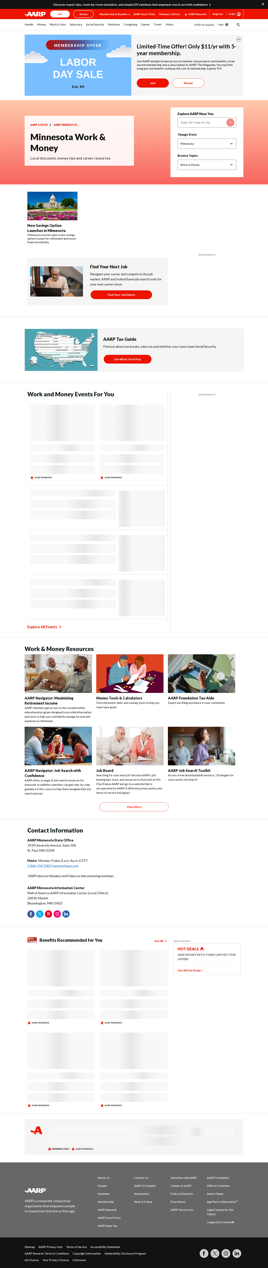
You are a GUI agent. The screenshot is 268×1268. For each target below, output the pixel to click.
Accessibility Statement (105, 1247)
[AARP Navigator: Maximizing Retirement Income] (58, 673)
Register (218, 13)
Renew (188, 83)
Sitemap (30, 1247)
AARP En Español (145, 1185)
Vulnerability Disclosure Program (125, 1253)
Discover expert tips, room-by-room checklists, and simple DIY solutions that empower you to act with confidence (130, 4)
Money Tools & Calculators (119, 698)
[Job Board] (130, 746)
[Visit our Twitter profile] (215, 1253)
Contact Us (141, 1177)
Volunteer (104, 1193)
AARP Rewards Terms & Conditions (47, 1253)
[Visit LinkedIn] (236, 1253)
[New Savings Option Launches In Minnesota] (52, 206)
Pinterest (48, 914)
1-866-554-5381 (39, 866)
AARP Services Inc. (182, 1209)
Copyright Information (87, 1253)
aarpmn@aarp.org (65, 866)
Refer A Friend (143, 1201)
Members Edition (169, 14)
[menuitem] (29, 26)
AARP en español (204, 24)
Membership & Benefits (114, 14)
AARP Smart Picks (144, 14)
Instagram (57, 914)
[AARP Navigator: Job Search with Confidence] (58, 746)
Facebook (31, 914)
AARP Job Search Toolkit (189, 770)
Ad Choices (32, 1260)
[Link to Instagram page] (226, 1253)
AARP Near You (107, 1225)
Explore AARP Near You (195, 114)
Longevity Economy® (220, 1222)
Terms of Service (76, 1247)
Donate (102, 1185)
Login (232, 13)
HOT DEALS (188, 949)
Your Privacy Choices (55, 1260)
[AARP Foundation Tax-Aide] (201, 673)
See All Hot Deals (189, 970)
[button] (237, 24)
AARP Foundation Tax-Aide (191, 698)
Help (221, 24)
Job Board (104, 770)
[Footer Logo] (50, 1190)
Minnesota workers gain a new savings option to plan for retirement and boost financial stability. (51, 238)
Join (153, 83)
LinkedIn (66, 914)
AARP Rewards (198, 14)
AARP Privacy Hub (50, 1247)
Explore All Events (42, 627)
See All (158, 940)
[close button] (239, 39)
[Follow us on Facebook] (204, 1253)
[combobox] (207, 122)
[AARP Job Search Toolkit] (201, 746)
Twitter (39, 914)
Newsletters (141, 1193)
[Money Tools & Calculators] (130, 673)
